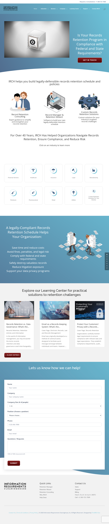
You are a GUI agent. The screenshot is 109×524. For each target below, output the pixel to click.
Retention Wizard (45, 489)
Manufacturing (94, 177)
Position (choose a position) (18, 411)
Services (53, 8)
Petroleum (13, 200)
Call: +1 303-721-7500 (82, 497)
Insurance (53, 177)
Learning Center (74, 8)
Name (9, 384)
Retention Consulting (47, 492)
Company (62, 8)
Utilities (74, 200)
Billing (77, 492)
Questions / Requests (15, 439)
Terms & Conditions (22, 513)
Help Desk (43, 497)
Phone (9, 421)
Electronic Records (57, 330)
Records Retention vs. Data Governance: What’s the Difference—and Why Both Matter (18, 325)
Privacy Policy (34, 513)
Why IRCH (43, 495)
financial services (13, 177)
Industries (44, 8)
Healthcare (33, 177)
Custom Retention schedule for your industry (93, 198)
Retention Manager (46, 487)
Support (85, 8)
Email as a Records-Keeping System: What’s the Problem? (54, 325)
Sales (77, 487)
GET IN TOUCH (90, 60)
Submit (13, 463)
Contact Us (12, 513)
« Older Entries (13, 355)
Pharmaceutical (33, 200)
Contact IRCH (96, 8)
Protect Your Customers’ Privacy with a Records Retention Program (88, 325)
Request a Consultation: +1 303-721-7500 (93, 2)
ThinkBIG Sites (96, 513)
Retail (53, 200)
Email (9, 430)
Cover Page (46, 330)
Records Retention (12, 330)
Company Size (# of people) (17, 402)
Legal (73, 177)
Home (35, 8)
